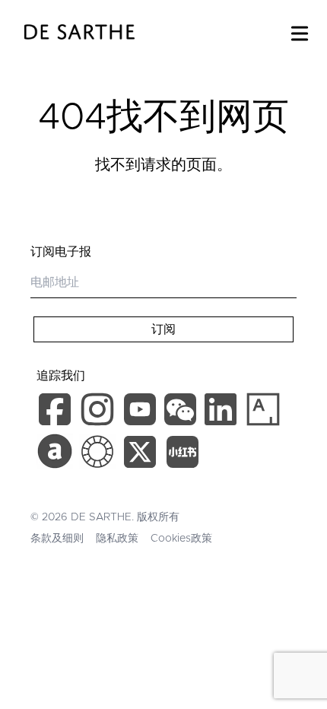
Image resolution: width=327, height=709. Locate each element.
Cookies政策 (181, 538)
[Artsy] (263, 409)
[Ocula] (97, 451)
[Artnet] (55, 451)
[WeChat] (182, 412)
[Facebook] (58, 412)
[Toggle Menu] (299, 30)
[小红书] (182, 455)
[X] (143, 455)
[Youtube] (142, 412)
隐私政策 (117, 538)
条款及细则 (57, 538)
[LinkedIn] (223, 412)
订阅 (163, 329)
